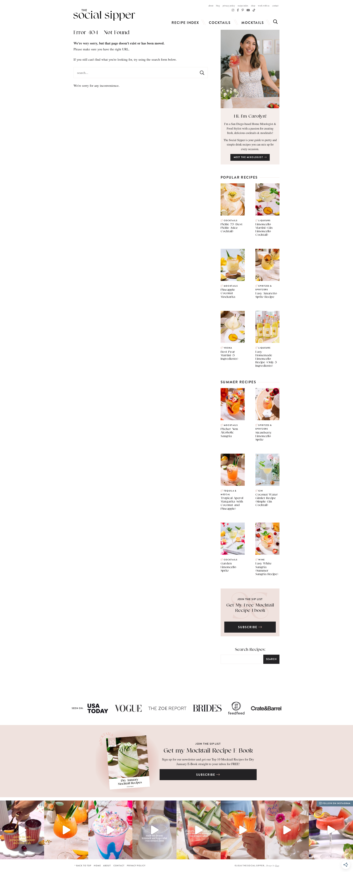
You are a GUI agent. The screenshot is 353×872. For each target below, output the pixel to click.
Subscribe (248, 627)
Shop (253, 5)
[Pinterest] (243, 10)
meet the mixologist (249, 157)
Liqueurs (264, 220)
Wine (261, 559)
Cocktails (220, 22)
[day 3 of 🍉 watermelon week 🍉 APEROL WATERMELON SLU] (331, 830)
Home (97, 865)
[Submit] (202, 72)
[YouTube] (248, 10)
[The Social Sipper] (104, 15)
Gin (260, 490)
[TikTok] (238, 10)
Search (271, 659)
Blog (218, 5)
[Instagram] (233, 10)
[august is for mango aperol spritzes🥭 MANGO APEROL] (66, 830)
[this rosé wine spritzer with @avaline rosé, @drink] (22, 830)
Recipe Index (243, 5)
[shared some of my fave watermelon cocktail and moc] (198, 830)
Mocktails (252, 22)
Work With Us (264, 5)
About (210, 5)
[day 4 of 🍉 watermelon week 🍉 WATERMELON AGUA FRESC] (287, 830)
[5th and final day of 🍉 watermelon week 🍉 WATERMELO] (243, 830)
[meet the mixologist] (250, 69)
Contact (275, 5)
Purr (277, 865)
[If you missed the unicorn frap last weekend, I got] (110, 830)
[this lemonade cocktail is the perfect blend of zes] (154, 830)
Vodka (228, 348)
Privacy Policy (229, 5)
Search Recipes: (250, 650)
